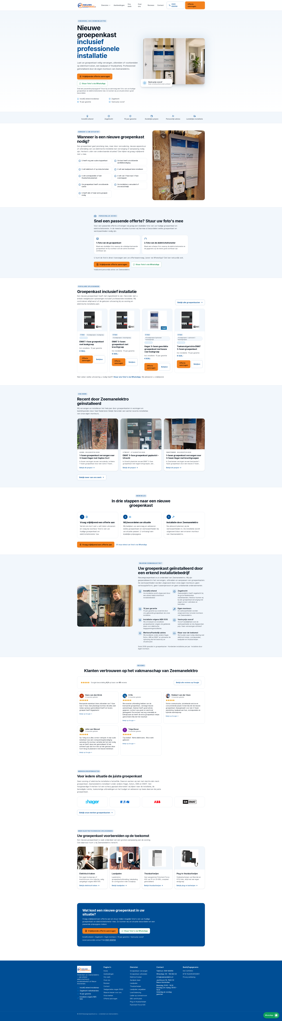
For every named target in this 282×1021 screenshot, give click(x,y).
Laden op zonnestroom (138, 995)
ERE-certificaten (136, 999)
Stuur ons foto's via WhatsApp (127, 377)
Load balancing (135, 992)
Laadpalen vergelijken (138, 989)
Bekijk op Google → (85, 714)
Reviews (151, 5)
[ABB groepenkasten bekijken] (157, 802)
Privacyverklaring (189, 977)
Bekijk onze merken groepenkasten (94, 813)
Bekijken (99, 359)
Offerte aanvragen (192, 5)
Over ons (140, 5)
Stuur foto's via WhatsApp (93, 83)
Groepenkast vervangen (138, 971)
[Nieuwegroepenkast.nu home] (86, 5)
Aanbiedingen (119, 5)
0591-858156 (174, 5)
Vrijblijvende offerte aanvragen (96, 76)
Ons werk (129, 5)
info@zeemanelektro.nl (164, 977)
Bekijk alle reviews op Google (187, 682)
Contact (160, 5)
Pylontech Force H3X (137, 1005)
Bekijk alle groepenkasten (188, 302)
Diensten (104, 5)
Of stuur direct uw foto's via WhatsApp (131, 545)
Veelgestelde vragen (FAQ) (113, 989)
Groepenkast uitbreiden (138, 974)
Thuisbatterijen (135, 986)
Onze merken (108, 995)
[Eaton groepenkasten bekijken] (124, 802)
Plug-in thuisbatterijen (138, 1002)
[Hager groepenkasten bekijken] (92, 802)
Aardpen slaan (135, 980)
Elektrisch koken (136, 977)
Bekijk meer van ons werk (90, 477)
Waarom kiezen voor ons (113, 992)
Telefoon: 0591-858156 (164, 971)
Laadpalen (133, 983)
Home (106, 971)
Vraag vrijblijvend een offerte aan (97, 545)
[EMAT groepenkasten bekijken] (189, 802)
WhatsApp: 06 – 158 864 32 (166, 974)
